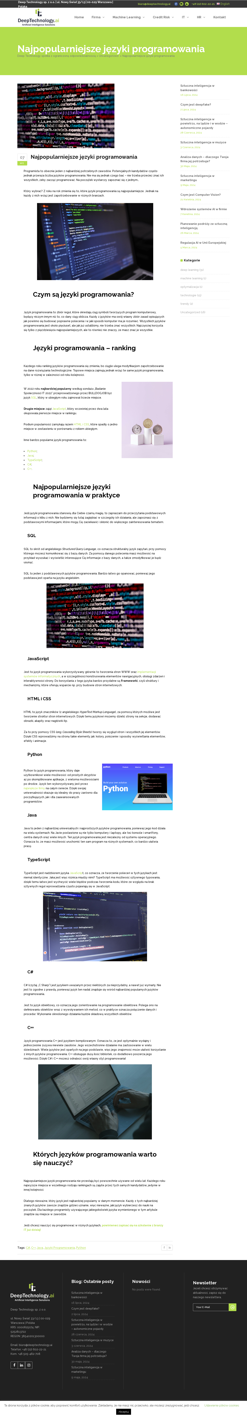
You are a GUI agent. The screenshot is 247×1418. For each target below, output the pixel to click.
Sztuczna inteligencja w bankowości (86, 1295)
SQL (33, 397)
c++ (33, 1247)
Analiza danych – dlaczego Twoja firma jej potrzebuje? (89, 1354)
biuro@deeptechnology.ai (154, 4)
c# (28, 1247)
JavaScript (59, 408)
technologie (188, 295)
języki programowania (59, 1247)
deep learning (189, 269)
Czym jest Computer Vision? (200, 194)
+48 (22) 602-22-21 (203, 4)
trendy (184, 303)
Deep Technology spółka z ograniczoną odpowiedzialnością (56, 55)
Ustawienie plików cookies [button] (221, 1405)
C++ (29, 468)
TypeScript (34, 460)
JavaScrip (76, 873)
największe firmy (34, 788)
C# (29, 464)
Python (32, 451)
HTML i (78, 424)
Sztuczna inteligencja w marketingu (86, 1369)
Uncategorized (108, 55)
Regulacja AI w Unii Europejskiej (203, 242)
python (81, 1247)
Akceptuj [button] (123, 1411)
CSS (86, 424)
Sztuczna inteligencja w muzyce (203, 142)
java (40, 1247)
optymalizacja (189, 286)
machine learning (191, 278)
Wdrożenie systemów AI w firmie (203, 209)
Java (30, 455)
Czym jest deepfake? (195, 104)
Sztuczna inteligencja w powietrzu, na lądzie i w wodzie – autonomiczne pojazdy (204, 124)
